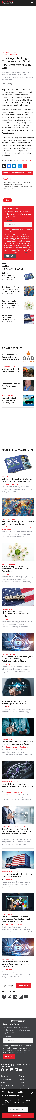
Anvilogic (10, 969)
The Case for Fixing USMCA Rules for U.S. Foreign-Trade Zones (11, 289)
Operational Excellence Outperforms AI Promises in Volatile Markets (10, 317)
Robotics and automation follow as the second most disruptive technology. (17, 710)
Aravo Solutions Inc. (14, 792)
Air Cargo (6, 352)
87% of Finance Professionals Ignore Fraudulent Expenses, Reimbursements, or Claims (17, 658)
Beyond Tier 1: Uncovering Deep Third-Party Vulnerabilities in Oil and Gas (17, 786)
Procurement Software (11, 739)
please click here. (26, 160)
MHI (7, 707)
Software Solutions (10, 564)
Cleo (8, 619)
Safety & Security (10, 52)
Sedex (8, 574)
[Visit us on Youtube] (26, 996)
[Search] (27, 2)
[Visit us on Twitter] (9, 996)
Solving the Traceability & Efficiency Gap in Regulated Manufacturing (9, 275)
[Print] (4, 166)
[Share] (9, 166)
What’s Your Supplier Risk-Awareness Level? (11, 386)
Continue (17, 1115)
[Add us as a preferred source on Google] (25, 166)
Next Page (23, 986)
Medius (9, 664)
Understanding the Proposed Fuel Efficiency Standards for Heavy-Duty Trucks (11, 400)
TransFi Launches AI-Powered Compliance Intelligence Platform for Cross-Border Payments (16, 831)
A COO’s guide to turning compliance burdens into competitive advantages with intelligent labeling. (18, 489)
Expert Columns (8, 519)
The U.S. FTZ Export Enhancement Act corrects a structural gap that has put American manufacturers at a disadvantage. (17, 534)
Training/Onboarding (10, 699)
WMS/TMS (5, 476)
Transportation (8, 366)
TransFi (9, 837)
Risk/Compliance (11, 54)
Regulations (7, 609)
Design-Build (7, 914)
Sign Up (9, 256)
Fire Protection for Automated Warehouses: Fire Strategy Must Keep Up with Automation (16, 919)
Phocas (9, 879)
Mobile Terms (8, 252)
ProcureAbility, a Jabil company (19, 747)
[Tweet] (20, 166)
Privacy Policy (23, 252)
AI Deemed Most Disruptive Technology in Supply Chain (14, 702)
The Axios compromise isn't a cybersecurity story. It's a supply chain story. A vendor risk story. (16, 974)
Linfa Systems (12, 484)
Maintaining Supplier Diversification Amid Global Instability (17, 875)
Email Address (10, 220)
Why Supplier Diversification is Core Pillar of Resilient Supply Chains (17, 743)
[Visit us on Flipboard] (21, 996)
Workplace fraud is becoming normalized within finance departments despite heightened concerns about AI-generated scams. (18, 669)
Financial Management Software (15, 826)
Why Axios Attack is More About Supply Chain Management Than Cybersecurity (16, 964)
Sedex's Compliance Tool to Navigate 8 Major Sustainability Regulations (11, 303)
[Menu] (32, 2)
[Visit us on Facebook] (4, 996)
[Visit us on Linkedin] (15, 996)
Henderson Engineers (15, 924)
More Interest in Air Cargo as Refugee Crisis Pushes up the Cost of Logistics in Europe (10, 357)
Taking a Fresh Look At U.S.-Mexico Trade (11, 370)
